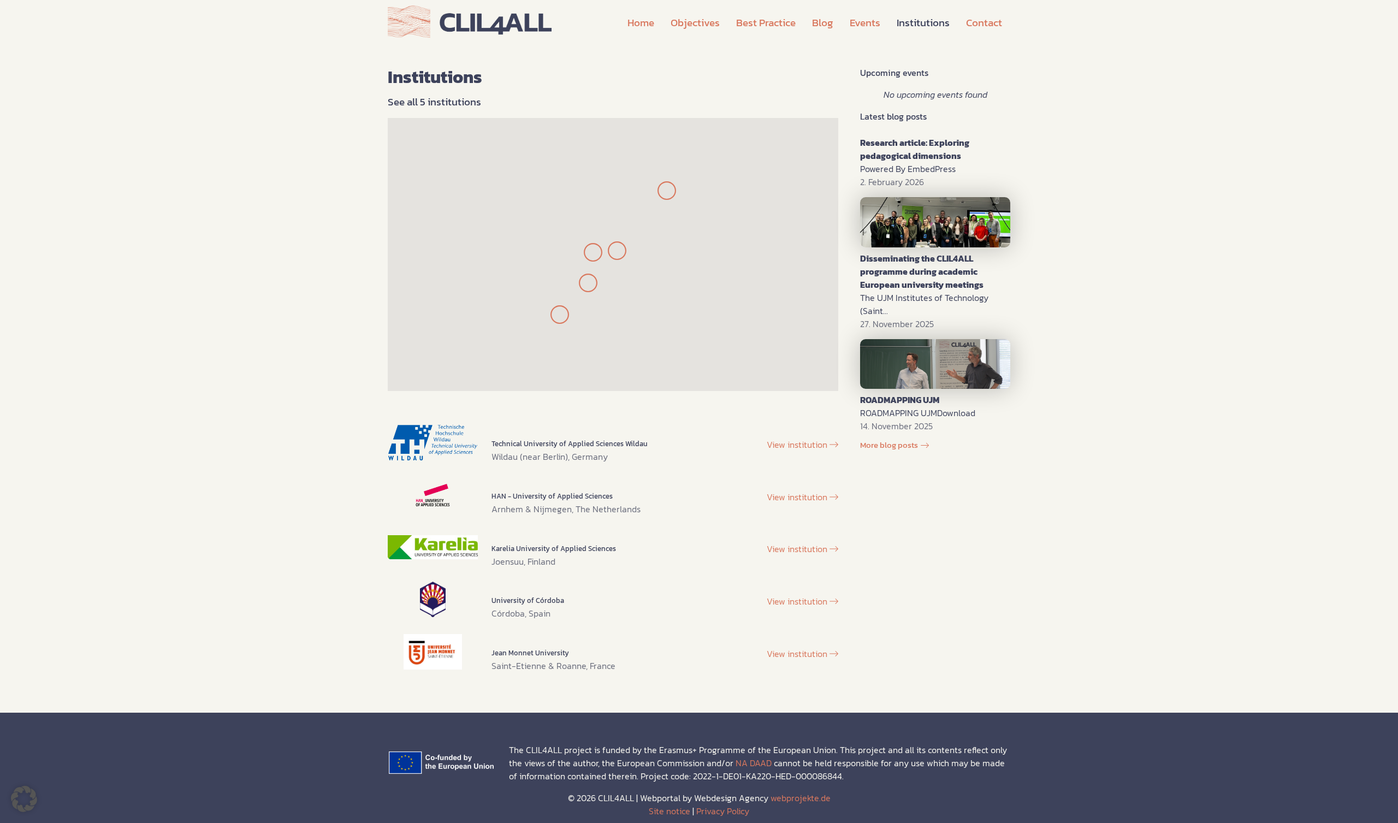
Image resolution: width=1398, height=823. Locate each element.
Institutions (923, 23)
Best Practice (766, 23)
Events (865, 23)
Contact (984, 23)
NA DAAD (754, 762)
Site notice (669, 811)
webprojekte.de (801, 797)
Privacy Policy (722, 811)
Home (640, 23)
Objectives (695, 23)
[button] (24, 799)
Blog (822, 23)
